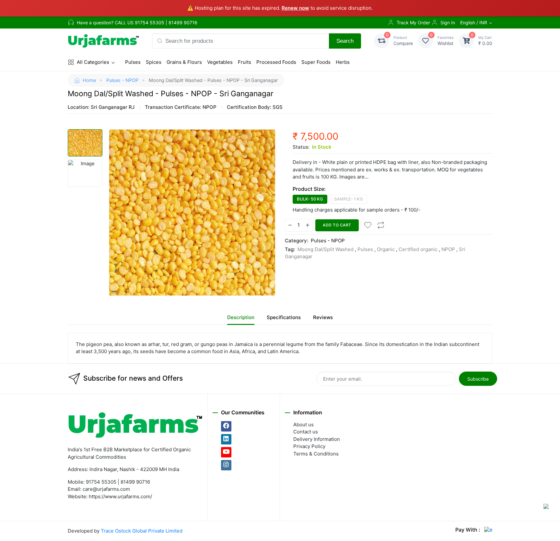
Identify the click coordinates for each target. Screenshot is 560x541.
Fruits (244, 62)
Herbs (343, 62)
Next (279, 212)
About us (303, 424)
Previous (105, 212)
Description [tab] (240, 317)
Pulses (133, 62)
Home (89, 80)
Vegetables (220, 62)
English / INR (473, 22)
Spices (153, 62)
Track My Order (413, 22)
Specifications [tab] (284, 317)
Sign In (447, 22)
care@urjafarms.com (106, 489)
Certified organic (418, 249)
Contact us (305, 432)
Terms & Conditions (316, 454)
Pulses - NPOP (122, 80)
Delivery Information (316, 439)
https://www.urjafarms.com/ (120, 496)
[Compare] (380, 225)
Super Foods (316, 62)
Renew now (295, 8)
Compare (403, 40)
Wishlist (446, 40)
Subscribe (478, 379)
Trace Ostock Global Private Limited (141, 531)
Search (345, 41)
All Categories (93, 62)
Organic (386, 249)
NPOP (448, 249)
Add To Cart (337, 225)
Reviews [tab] (323, 317)
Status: (301, 147)
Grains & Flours (184, 62)
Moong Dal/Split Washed (326, 249)
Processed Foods (276, 62)
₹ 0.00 (485, 40)
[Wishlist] (367, 225)
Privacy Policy (309, 446)
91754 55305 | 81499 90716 (166, 22)
